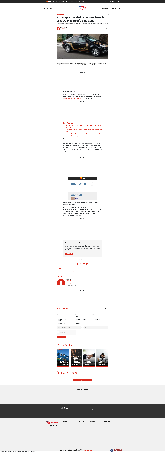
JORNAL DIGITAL (106, 8)
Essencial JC (61, 315)
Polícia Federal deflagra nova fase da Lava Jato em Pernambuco (83, 136)
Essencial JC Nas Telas (99, 315)
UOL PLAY (78, 1)
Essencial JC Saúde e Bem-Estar (82, 315)
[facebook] (80, 263)
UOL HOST (63, 1)
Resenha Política (97, 319)
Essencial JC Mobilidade (81, 319)
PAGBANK (68, 1)
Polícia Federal (62, 271)
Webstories (64, 344)
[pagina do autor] (61, 283)
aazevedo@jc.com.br (70, 283)
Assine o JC (69, 253)
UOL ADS (83, 1)
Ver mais (82, 380)
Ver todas (104, 308)
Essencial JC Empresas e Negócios (63, 319)
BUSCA (104, 1)
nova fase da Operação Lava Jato (72, 98)
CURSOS (73, 1)
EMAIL (118, 1)
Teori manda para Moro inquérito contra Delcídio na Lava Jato (82, 134)
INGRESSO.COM (56, 1)
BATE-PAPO (111, 1)
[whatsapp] (77, 263)
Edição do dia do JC (62, 323)
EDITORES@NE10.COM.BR (87, 450)
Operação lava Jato (74, 271)
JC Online (62, 28)
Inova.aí (78, 323)
